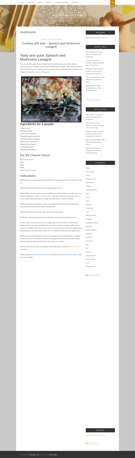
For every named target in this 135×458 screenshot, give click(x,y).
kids (87, 245)
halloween (89, 234)
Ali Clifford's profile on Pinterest (96, 435)
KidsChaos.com (34, 455)
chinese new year (91, 179)
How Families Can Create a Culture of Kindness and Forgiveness (94, 54)
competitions (90, 183)
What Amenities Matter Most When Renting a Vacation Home (95, 79)
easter (88, 201)
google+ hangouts (91, 230)
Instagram (70, 254)
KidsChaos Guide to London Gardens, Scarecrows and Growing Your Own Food (95, 71)
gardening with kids (92, 223)
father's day (89, 208)
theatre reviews (90, 259)
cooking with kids (61, 2)
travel (48, 2)
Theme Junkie (52, 455)
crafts (40, 2)
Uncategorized (90, 266)
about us (31, 2)
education (89, 204)
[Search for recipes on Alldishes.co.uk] (91, 444)
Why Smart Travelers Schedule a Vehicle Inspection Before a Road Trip (95, 62)
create (88, 197)
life (87, 248)
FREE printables (91, 215)
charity (88, 175)
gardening (89, 219)
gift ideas (88, 226)
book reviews (90, 172)
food (87, 212)
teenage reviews (91, 256)
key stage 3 (89, 241)
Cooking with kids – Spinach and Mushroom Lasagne (51, 45)
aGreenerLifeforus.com (43, 254)
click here (73, 246)
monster (88, 252)
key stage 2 (89, 237)
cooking (44, 39)
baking (88, 168)
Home (22, 2)
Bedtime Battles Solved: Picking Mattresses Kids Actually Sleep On (93, 88)
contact (75, 2)
